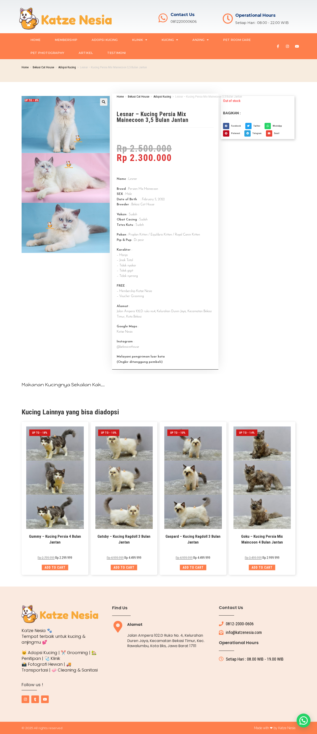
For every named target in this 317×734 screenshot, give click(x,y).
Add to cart (55, 567)
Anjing (198, 40)
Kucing (168, 40)
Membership (66, 40)
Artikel (86, 53)
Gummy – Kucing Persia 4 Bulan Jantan (55, 539)
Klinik (137, 40)
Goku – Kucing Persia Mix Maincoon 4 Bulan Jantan (262, 539)
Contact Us (182, 14)
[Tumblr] (35, 699)
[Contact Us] (163, 18)
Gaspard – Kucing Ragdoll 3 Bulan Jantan (192, 539)
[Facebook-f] (278, 46)
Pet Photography (47, 53)
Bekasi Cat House (43, 67)
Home (35, 40)
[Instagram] (287, 46)
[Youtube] (297, 46)
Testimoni (116, 53)
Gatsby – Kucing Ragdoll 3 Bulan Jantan (123, 539)
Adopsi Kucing (105, 40)
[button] (103, 102)
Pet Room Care (237, 40)
